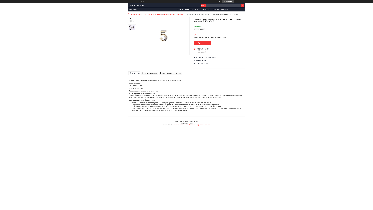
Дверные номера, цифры (153, 14)
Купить (203, 43)
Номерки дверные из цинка (173, 14)
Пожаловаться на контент (180, 125)
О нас (197, 9)
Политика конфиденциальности (199, 125)
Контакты (224, 9)
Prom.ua (195, 121)
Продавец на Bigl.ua (187, 123)
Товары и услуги (136, 14)
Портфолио (205, 9)
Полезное (189, 9)
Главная (180, 9)
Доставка (215, 9)
